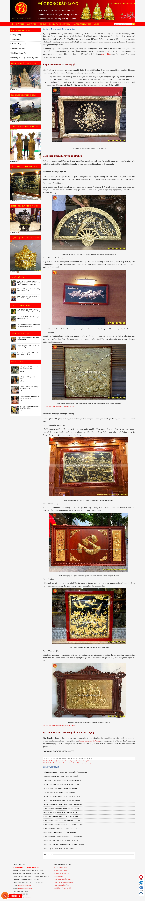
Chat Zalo (141, 884)
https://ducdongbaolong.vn (25, 885)
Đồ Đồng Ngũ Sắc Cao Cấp (61, 873)
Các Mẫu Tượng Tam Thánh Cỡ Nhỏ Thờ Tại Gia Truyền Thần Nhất (63, 824)
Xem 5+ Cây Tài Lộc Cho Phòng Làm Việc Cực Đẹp (59, 848)
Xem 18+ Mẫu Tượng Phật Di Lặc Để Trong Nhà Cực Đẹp (60, 812)
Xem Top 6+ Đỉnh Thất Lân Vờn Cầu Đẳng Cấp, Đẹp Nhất (60, 788)
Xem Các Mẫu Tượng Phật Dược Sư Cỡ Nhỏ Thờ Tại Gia (60, 832)
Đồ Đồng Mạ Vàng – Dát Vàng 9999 (24, 58)
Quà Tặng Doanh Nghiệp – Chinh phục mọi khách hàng (59, 792)
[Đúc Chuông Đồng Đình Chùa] (25, 109)
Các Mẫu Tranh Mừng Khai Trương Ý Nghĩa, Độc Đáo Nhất (61, 776)
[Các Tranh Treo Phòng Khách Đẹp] (25, 184)
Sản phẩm (31, 24)
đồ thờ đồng (95, 741)
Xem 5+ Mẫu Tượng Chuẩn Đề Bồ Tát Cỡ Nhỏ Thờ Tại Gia (61, 840)
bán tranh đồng (77, 758)
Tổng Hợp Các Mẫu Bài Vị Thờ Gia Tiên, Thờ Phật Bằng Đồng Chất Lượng (65, 772)
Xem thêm (13, 89)
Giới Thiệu (20, 24)
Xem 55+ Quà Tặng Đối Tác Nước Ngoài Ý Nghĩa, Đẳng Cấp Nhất (63, 804)
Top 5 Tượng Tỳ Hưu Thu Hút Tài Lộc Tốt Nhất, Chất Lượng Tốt (62, 780)
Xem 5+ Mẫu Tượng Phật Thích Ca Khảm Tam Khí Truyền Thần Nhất (64, 844)
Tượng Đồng (16, 35)
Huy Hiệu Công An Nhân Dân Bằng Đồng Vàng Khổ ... (30, 407)
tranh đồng (106, 54)
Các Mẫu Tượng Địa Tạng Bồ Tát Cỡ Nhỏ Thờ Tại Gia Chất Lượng (63, 836)
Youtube (141, 879)
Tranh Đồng (15, 39)
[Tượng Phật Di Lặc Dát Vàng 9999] (25, 255)
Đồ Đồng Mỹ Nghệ (18, 48)
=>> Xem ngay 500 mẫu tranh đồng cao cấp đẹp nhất (59, 725)
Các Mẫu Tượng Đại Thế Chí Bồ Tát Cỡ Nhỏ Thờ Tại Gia (60, 828)
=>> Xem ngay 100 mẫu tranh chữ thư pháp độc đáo (58, 406)
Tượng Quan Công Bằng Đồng (62, 879)
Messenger (141, 890)
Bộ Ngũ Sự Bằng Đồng (60, 867)
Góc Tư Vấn (67, 758)
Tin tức (43, 24)
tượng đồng (84, 741)
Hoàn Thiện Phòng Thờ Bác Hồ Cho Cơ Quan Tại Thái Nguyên (28, 297)
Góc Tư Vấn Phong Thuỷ (59, 24)
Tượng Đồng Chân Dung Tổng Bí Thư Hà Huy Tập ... (29, 397)
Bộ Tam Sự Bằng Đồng (60, 870)
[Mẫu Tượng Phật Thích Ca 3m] (25, 77)
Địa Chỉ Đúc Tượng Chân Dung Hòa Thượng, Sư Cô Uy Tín (61, 816)
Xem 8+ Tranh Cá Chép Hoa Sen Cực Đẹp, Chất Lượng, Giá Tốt (62, 796)
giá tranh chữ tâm (87, 758)
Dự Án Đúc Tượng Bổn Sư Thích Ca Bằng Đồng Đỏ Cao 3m (27, 353)
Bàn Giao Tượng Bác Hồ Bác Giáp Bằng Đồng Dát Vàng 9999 (28, 289)
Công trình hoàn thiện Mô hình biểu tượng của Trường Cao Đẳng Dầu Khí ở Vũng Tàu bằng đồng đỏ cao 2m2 (28, 282)
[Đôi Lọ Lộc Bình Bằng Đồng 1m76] (25, 144)
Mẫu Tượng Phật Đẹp (82, 24)
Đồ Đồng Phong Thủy (19, 53)
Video (96, 24)
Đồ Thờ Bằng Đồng (18, 44)
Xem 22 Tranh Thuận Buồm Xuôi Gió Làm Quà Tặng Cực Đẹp (62, 800)
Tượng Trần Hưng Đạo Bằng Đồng (63, 882)
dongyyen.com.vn (26, 897)
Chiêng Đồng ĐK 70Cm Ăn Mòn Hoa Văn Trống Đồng (29, 367)
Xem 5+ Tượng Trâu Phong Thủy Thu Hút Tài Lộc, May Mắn (61, 784)
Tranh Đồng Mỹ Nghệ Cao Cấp (62, 888)
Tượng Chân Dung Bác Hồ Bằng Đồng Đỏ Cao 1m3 (29, 387)
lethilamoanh (58, 758)
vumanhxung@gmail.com (24, 888)
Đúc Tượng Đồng (58, 876)
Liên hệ (22, 371)
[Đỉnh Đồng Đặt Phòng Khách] (25, 219)
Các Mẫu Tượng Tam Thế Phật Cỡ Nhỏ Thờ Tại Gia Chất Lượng (62, 820)
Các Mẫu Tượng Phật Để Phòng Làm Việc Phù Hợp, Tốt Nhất (61, 808)
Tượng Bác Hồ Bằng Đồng (61, 885)
